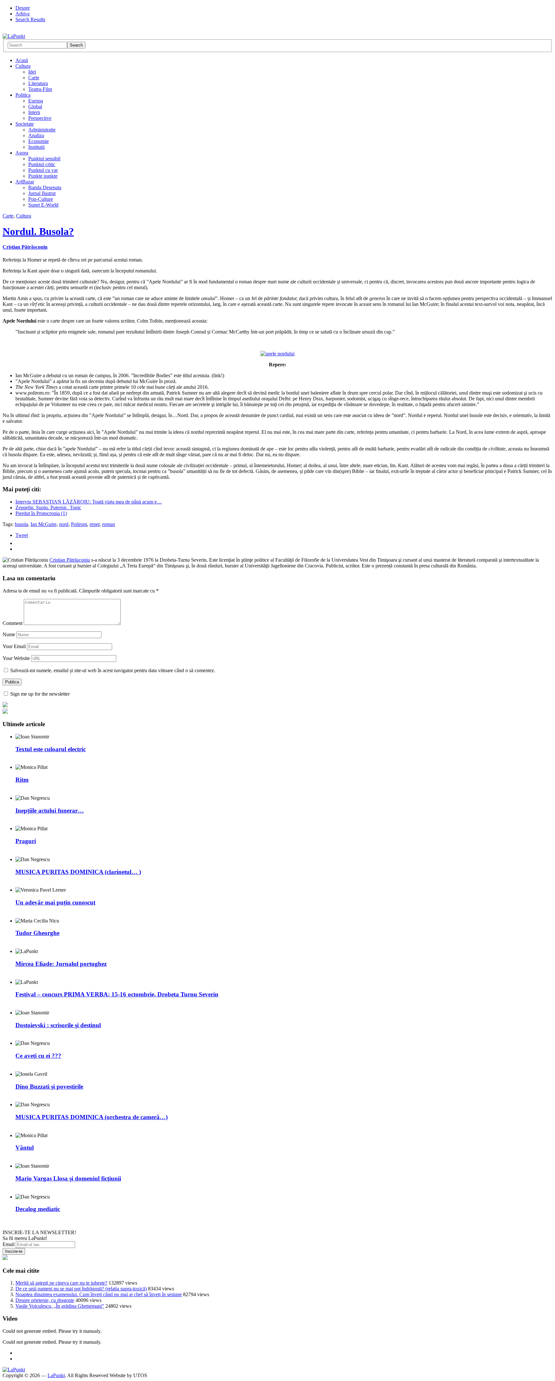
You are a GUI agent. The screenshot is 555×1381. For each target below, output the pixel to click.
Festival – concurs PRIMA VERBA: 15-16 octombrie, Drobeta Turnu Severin (116, 994)
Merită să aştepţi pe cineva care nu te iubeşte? (61, 1283)
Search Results (30, 19)
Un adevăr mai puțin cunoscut (55, 902)
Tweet (21, 535)
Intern (34, 112)
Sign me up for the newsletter (39, 694)
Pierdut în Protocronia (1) (41, 513)
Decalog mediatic (37, 1209)
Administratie (42, 129)
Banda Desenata (44, 187)
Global (35, 106)
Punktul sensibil (44, 158)
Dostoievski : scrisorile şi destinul (58, 1025)
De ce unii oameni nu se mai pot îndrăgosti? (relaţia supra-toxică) (81, 1288)
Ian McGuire (44, 524)
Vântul (24, 1147)
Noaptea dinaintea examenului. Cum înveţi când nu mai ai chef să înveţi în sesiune (98, 1294)
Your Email (14, 646)
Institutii (36, 147)
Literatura (38, 83)
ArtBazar (24, 181)
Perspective (39, 118)
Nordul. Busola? (38, 231)
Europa (35, 100)
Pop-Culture (40, 199)
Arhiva (22, 13)
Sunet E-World (43, 205)
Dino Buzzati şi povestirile (49, 1086)
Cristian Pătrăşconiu (25, 247)
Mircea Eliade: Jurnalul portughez (61, 963)
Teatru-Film (40, 89)
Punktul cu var (43, 170)
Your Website (16, 658)
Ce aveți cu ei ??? (38, 1055)
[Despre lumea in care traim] (14, 36)
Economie (38, 141)
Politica (23, 95)
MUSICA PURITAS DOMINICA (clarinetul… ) (78, 872)
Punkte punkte (42, 176)
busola (21, 524)
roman (108, 524)
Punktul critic (41, 164)
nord (63, 524)
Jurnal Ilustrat (42, 193)
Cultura (23, 66)
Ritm (22, 779)
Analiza (36, 135)
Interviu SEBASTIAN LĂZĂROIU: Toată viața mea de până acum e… (88, 501)
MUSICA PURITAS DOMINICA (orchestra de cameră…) (91, 1117)
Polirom (79, 524)
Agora (21, 153)
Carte (33, 77)
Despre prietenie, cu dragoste (44, 1300)
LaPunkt (56, 1375)
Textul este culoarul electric (50, 749)
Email (8, 1244)
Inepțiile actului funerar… (49, 810)
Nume (9, 634)
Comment (12, 623)
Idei (32, 72)
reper (95, 524)
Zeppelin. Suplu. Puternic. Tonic (48, 507)
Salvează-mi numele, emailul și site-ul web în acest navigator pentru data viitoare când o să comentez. (112, 670)
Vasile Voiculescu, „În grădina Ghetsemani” (59, 1306)
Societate (24, 124)
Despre (22, 8)
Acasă (21, 60)
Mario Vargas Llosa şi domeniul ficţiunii (68, 1178)
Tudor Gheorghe (37, 933)
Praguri (25, 841)
